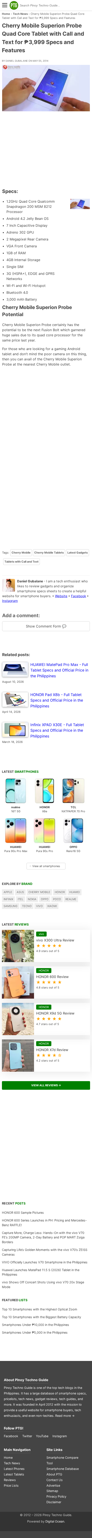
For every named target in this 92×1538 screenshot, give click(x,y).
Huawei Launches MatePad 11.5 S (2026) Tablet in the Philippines (40, 1272)
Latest (20, 771)
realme (70, 899)
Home (6, 13)
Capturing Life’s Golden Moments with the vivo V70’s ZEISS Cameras (44, 1252)
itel (20, 899)
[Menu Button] (4, 5)
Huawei (74, 892)
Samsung (11, 906)
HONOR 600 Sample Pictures (23, 1212)
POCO (57, 899)
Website (61, 596)
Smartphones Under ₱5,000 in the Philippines (35, 1332)
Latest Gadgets (77, 552)
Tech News (20, 13)
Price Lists (11, 1485)
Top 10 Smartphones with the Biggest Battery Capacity (41, 1317)
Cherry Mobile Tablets (49, 552)
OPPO (45, 899)
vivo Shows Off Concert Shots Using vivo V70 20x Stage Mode (43, 1284)
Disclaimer (53, 1502)
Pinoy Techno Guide (31, 1380)
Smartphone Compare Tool (62, 1460)
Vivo (39, 906)
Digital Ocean (54, 1521)
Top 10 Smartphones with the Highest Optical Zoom (39, 1309)
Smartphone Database (62, 1469)
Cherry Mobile (21, 552)
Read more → (65, 1415)
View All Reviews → (46, 1085)
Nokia (32, 899)
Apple (8, 892)
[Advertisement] (46, 151)
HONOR (60, 892)
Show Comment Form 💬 (46, 626)
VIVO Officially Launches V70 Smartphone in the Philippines (45, 1262)
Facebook (78, 596)
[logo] (14, 5)
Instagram (10, 601)
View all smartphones (44, 866)
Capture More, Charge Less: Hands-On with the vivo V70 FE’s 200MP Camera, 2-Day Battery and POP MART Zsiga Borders (43, 1237)
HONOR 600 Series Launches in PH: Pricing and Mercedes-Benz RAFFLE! (44, 1222)
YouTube (42, 1436)
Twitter (27, 1436)
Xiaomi (52, 906)
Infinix (8, 899)
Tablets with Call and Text (21, 561)
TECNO (27, 906)
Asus (20, 892)
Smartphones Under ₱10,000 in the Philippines (35, 1325)
